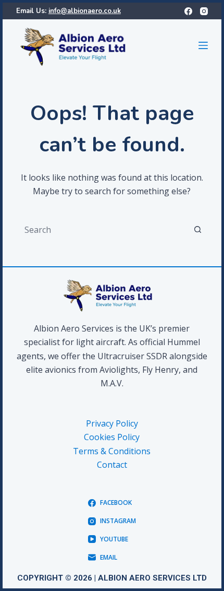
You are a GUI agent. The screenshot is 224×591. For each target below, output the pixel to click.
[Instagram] (204, 11)
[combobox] (102, 229)
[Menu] (203, 45)
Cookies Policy (112, 437)
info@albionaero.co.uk (84, 11)
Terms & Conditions (112, 451)
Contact (112, 464)
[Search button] (197, 230)
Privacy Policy (112, 423)
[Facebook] (188, 11)
